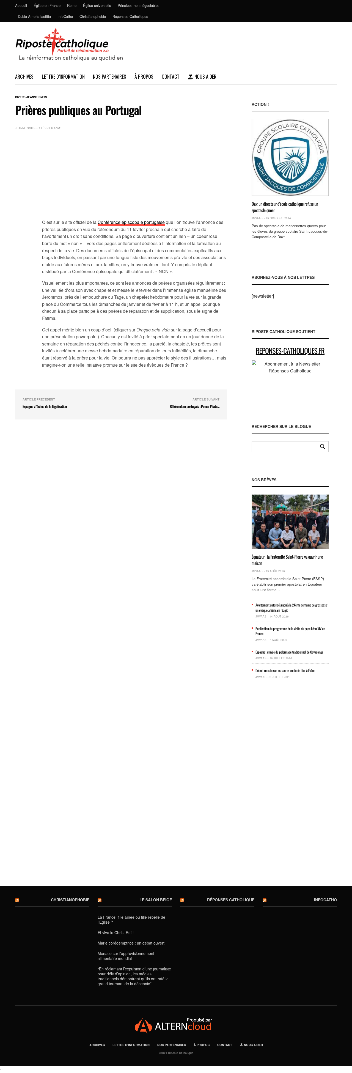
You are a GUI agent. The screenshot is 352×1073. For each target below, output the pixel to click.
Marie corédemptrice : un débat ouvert (131, 943)
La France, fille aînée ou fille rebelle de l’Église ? (131, 919)
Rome (71, 5)
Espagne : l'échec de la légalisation (45, 406)
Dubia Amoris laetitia (34, 16)
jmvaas (257, 218)
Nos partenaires (109, 76)
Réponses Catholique (230, 899)
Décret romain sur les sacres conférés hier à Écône (285, 670)
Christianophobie (92, 16)
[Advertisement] (134, 175)
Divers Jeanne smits (31, 97)
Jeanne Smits (25, 128)
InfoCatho (65, 16)
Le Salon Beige (155, 899)
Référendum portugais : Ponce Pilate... (194, 406)
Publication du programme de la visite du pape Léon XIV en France (290, 631)
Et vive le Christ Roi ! (116, 932)
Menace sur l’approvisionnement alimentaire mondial (126, 956)
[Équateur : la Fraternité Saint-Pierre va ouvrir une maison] (290, 522)
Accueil (21, 5)
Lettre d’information (63, 76)
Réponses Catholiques (130, 16)
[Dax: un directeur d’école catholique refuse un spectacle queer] (290, 157)
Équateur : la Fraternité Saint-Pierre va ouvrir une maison (287, 559)
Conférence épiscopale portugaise (131, 222)
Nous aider (204, 76)
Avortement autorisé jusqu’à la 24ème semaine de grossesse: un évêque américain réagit (291, 607)
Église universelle (97, 5)
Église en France (47, 5)
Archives (24, 76)
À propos (143, 76)
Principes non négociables (139, 5)
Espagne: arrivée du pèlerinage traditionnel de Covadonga (289, 652)
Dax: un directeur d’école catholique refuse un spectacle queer (285, 207)
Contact (171, 76)
